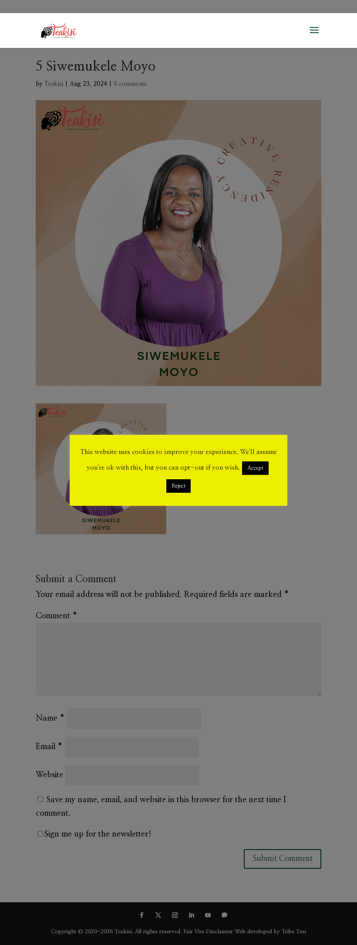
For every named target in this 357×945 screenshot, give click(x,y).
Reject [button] (178, 486)
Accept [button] (255, 468)
